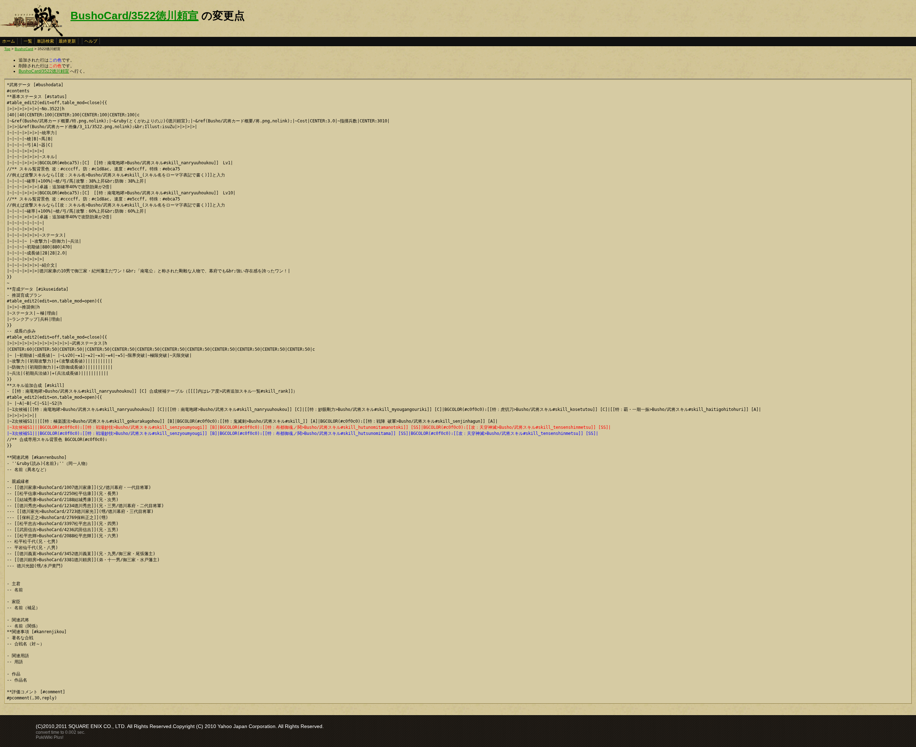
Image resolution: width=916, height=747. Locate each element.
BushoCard (24, 49)
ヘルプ (90, 41)
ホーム (8, 41)
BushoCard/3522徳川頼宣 (134, 15)
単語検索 (45, 41)
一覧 (28, 41)
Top (7, 49)
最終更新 (67, 41)
